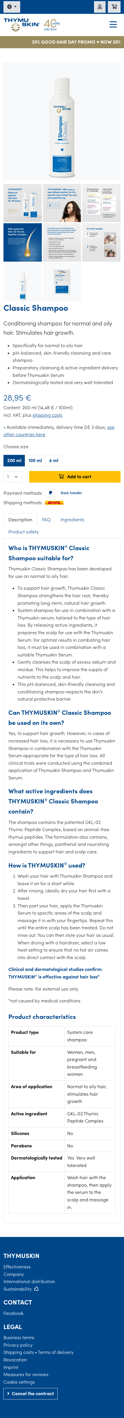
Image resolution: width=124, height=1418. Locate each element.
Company (13, 1274)
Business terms (18, 1337)
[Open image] (62, 121)
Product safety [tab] (23, 532)
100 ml (35, 460)
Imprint (10, 1367)
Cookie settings (19, 1382)
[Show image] (22, 203)
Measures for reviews (25, 1374)
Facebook (13, 1313)
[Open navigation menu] (113, 25)
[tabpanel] (62, 878)
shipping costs (47, 415)
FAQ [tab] (46, 519)
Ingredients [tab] (72, 519)
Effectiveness (17, 1267)
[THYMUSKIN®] (31, 24)
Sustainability (17, 1289)
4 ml (53, 460)
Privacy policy (18, 1345)
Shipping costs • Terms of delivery (38, 1352)
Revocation (15, 1360)
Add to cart (78, 476)
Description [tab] (20, 519)
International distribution (29, 1281)
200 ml (14, 460)
